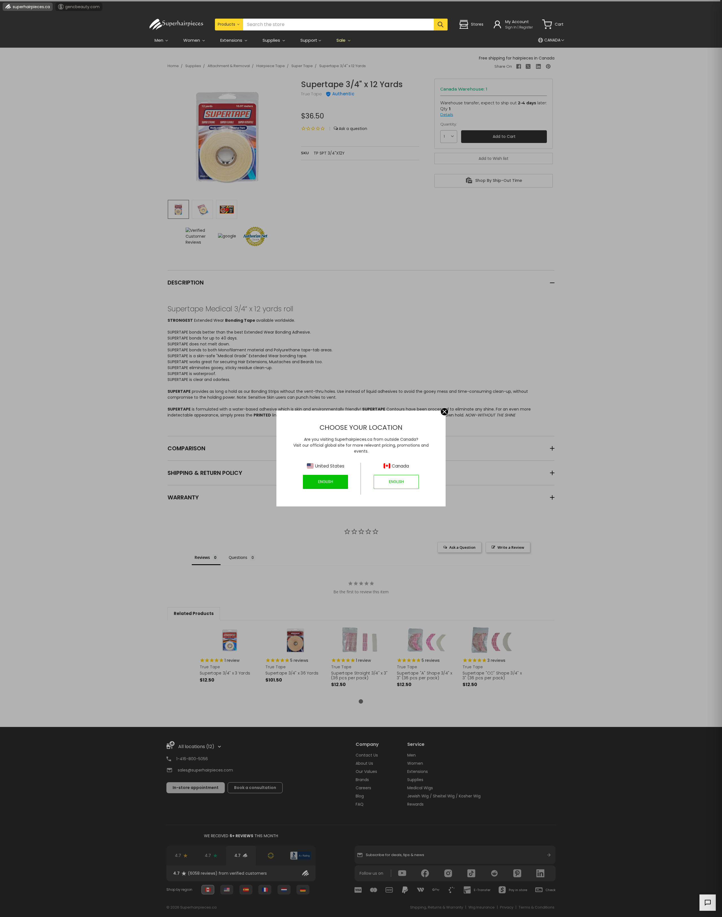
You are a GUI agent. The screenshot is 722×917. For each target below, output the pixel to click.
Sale (341, 40)
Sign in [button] (511, 27)
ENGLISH (325, 481)
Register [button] (526, 27)
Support (308, 40)
